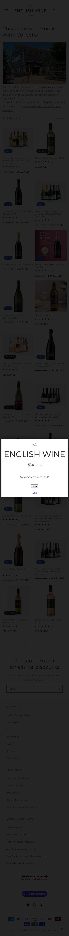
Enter (34, 486)
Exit (34, 492)
